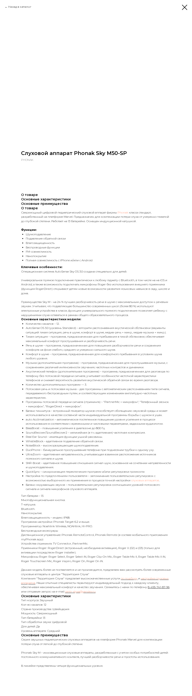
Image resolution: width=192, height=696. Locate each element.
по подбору (129, 578)
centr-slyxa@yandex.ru (80, 591)
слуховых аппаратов (145, 480)
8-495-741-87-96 (159, 587)
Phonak (123, 212)
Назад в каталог (19, 6)
